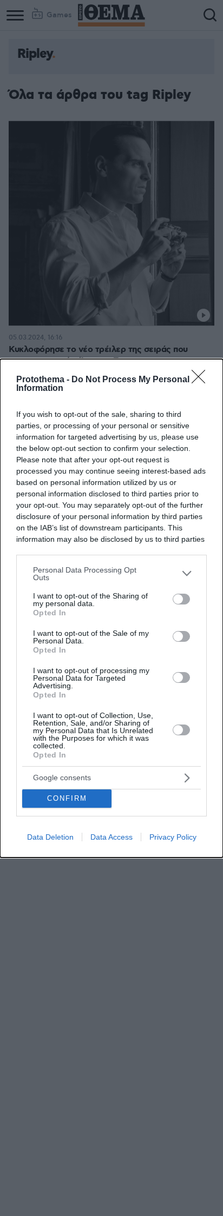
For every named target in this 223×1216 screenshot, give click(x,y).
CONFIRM (67, 798)
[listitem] (111, 573)
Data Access (111, 837)
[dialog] (111, 608)
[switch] (181, 599)
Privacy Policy (172, 837)
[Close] (202, 380)
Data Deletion (50, 837)
